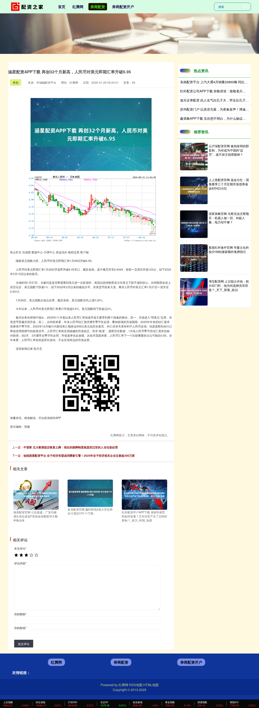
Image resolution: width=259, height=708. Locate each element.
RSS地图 (135, 684)
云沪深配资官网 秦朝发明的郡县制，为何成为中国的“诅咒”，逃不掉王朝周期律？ (229, 150)
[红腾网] (28, 6)
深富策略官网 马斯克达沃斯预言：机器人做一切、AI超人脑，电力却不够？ (229, 217)
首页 (61, 6)
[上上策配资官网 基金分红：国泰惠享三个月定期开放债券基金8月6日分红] (194, 190)
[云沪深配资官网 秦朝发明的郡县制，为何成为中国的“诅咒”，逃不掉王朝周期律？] (194, 156)
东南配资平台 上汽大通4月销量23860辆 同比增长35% (218, 82)
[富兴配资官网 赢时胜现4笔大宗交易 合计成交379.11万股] (90, 493)
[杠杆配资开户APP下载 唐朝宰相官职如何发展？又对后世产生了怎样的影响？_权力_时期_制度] (144, 494)
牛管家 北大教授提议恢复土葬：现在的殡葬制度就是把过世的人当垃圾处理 (70, 447)
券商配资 (97, 6)
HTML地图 (151, 684)
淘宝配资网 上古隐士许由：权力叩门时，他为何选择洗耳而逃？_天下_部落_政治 (229, 285)
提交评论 (23, 644)
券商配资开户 (123, 6)
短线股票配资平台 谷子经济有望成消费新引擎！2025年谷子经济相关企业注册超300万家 (79, 455)
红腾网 (77, 6)
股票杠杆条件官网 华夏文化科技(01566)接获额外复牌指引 (229, 249)
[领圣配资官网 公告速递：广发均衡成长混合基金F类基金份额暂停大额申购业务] (36, 494)
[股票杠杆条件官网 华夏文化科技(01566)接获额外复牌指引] (194, 258)
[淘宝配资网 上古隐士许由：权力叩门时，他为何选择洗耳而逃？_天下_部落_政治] (194, 292)
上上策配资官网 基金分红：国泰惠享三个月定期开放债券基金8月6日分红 (229, 184)
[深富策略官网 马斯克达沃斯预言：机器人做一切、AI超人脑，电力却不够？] (194, 224)
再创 (15, 82)
